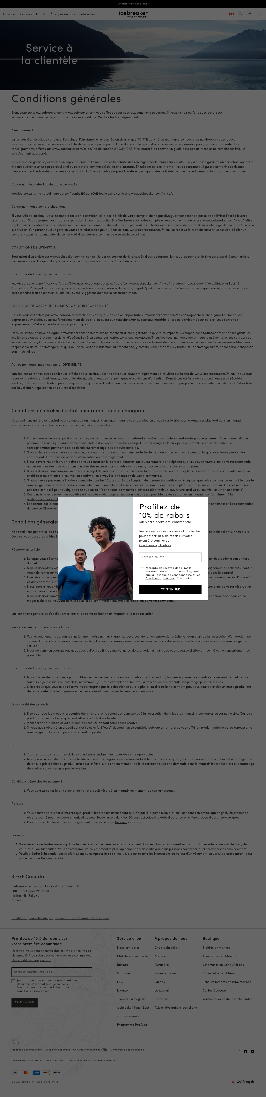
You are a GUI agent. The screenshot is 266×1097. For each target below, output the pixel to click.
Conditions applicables (155, 545)
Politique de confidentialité (173, 575)
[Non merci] (198, 506)
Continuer (170, 589)
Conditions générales (160, 578)
